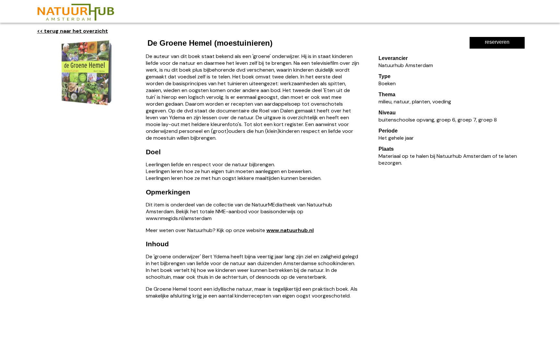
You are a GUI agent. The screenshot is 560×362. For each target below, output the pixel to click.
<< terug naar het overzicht (72, 31)
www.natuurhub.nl (290, 230)
